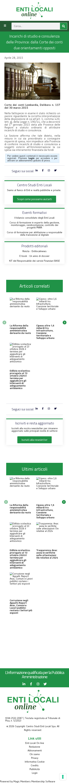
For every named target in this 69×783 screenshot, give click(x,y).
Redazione (34, 746)
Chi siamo (35, 754)
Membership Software (43, 781)
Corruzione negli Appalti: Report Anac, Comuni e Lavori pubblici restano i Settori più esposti (21, 606)
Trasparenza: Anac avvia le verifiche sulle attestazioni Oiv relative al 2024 (47, 553)
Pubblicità (35, 769)
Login (35, 772)
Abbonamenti (35, 750)
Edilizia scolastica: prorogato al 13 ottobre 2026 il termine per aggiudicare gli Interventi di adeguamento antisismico (20, 379)
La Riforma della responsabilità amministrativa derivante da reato (20, 329)
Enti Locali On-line (34, 743)
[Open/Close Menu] (5, 26)
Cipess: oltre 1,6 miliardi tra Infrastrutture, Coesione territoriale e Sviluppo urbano (45, 332)
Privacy (34, 758)
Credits (35, 765)
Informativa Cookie (35, 761)
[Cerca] (63, 26)
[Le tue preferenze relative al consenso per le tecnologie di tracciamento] (62, 776)
